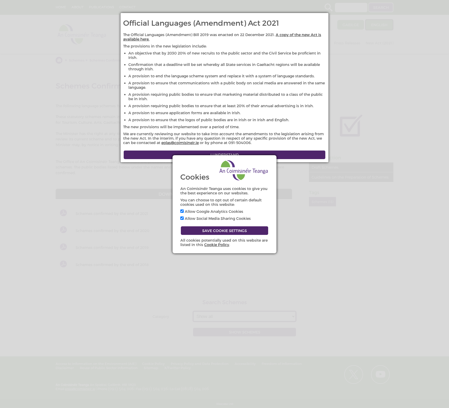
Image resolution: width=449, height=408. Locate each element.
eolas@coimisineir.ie (180, 142)
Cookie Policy (216, 244)
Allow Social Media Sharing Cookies (217, 218)
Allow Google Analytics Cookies (213, 211)
